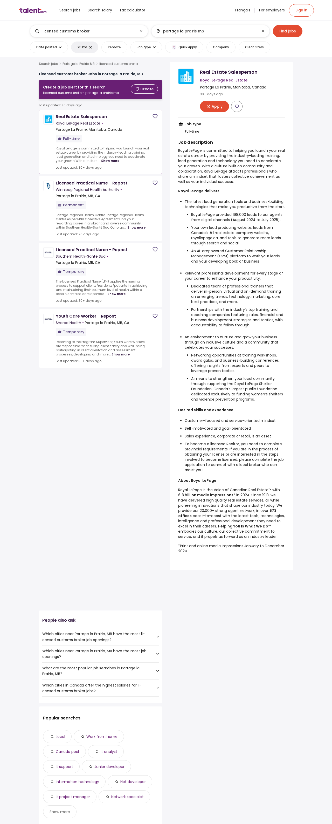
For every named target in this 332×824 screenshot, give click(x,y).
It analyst (109, 751)
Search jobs (48, 63)
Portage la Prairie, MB (79, 63)
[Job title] (84, 31)
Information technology (77, 781)
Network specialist (127, 796)
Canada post (67, 751)
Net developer (133, 781)
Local (60, 736)
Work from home (101, 736)
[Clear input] (141, 31)
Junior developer (109, 766)
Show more (110, 161)
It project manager (73, 796)
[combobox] (89, 31)
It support (64, 766)
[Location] (206, 31)
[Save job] (155, 116)
